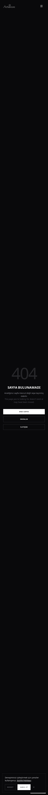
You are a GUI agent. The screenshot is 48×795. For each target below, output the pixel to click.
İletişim (24, 427)
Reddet (10, 787)
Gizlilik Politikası (24, 780)
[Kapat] (35, 787)
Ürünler (24, 419)
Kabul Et (24, 787)
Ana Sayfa (24, 412)
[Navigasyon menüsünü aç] (42, 6)
